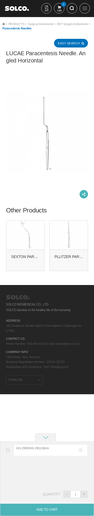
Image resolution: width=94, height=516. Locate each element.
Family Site (15, 379)
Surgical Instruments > (42, 24)
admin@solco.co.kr (67, 344)
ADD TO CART (47, 509)
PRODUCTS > (17, 24)
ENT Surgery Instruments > (74, 24)
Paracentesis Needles (17, 28)
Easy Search (69, 43)
